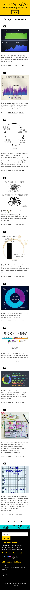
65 (18, 522)
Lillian (21, 65)
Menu (15, 12)
